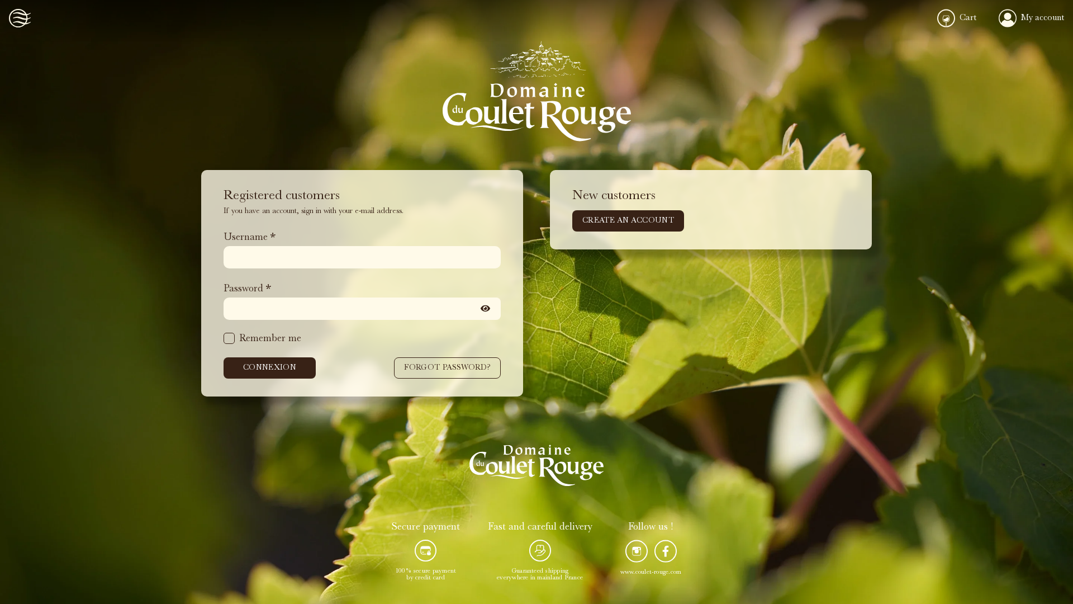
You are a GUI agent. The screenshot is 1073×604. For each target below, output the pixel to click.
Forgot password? (447, 368)
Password (243, 290)
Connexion (269, 368)
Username (246, 238)
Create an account (628, 221)
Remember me (270, 339)
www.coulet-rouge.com (651, 572)
